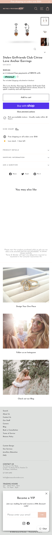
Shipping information (14, 157)
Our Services (7, 449)
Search (5, 411)
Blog (4, 427)
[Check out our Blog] (26, 377)
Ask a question (10, 165)
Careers (6, 424)
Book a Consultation (10, 430)
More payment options (26, 111)
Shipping (15, 80)
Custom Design (8, 446)
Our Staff (6, 420)
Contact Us (7, 417)
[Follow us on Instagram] (26, 331)
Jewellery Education (10, 452)
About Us (6, 414)
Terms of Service (9, 433)
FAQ (4, 455)
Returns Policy (8, 436)
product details (11, 150)
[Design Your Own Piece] (26, 285)
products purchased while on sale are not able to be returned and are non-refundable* (26, 250)
